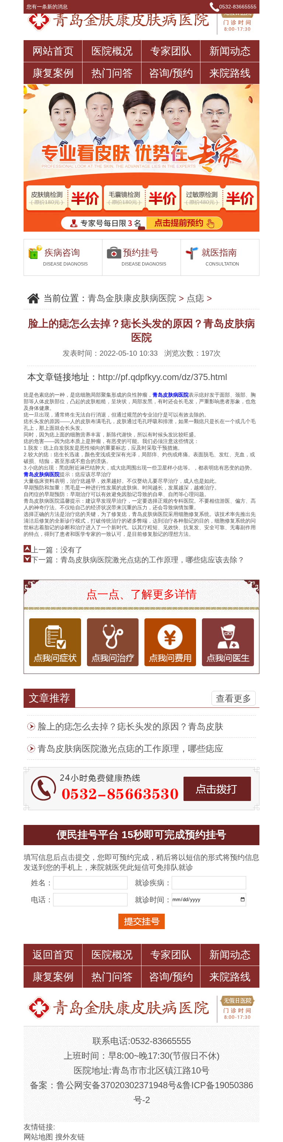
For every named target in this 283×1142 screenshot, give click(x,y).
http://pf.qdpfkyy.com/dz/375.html (162, 377)
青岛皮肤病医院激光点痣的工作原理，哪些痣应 (130, 748)
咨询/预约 (171, 73)
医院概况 (112, 51)
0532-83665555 (237, 7)
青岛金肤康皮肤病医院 (132, 298)
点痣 (195, 298)
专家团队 (171, 51)
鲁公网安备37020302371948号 (116, 1085)
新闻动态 (230, 51)
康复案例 (53, 73)
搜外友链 (70, 1137)
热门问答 (112, 73)
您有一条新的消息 (48, 7)
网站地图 (38, 1137)
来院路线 (230, 73)
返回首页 (53, 954)
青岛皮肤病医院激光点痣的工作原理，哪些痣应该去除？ (152, 560)
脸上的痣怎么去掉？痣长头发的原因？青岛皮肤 (130, 726)
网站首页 (53, 51)
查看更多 (233, 698)
